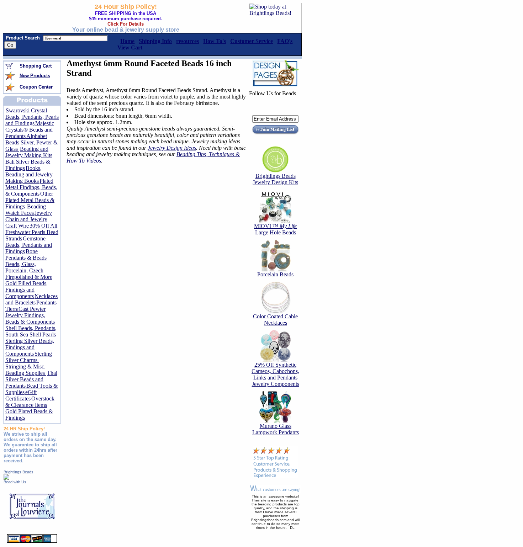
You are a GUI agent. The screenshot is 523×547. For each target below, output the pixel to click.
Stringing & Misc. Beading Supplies (25, 369)
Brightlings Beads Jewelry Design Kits (275, 179)
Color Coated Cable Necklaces (275, 319)
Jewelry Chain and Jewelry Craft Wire (28, 219)
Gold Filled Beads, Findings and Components (26, 289)
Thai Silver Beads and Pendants (31, 379)
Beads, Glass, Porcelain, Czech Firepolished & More (28, 270)
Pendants (46, 302)
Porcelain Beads (275, 274)
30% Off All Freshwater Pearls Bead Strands (31, 232)
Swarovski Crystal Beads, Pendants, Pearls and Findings (32, 116)
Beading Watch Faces (25, 209)
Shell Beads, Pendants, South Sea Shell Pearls (31, 331)
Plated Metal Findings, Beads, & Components (31, 187)
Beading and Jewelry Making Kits (28, 152)
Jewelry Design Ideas (172, 148)
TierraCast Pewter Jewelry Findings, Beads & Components (30, 315)
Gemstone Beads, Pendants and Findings (28, 244)
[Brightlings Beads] (6, 478)
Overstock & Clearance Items (29, 401)
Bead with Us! (15, 482)
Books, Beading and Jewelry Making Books (29, 174)
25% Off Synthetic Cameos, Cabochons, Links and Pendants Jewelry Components (275, 374)
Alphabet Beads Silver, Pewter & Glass (31, 142)
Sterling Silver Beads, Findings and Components (29, 347)
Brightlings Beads (18, 472)
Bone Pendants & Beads (26, 254)
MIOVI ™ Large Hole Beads (275, 229)
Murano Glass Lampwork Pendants (275, 429)
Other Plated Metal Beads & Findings (29, 200)
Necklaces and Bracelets (31, 299)
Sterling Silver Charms (28, 357)
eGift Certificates (21, 395)
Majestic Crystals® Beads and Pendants (29, 129)
